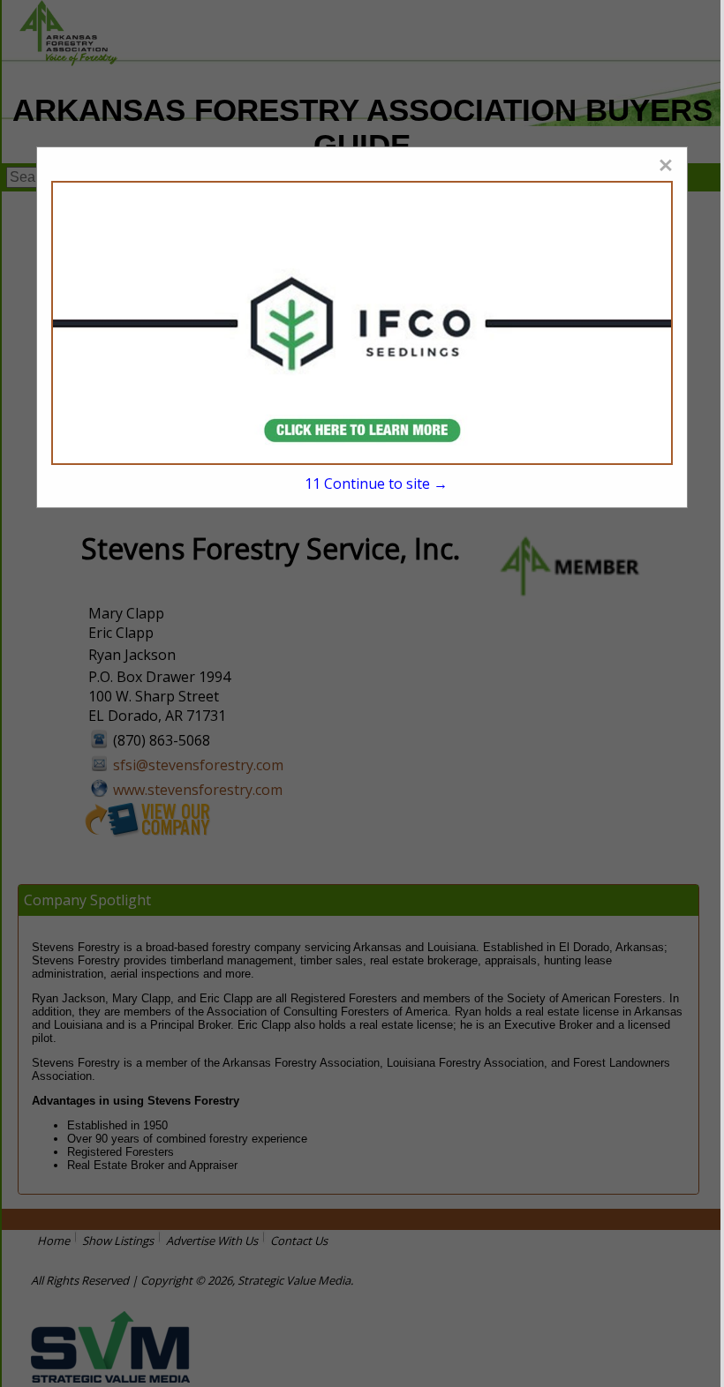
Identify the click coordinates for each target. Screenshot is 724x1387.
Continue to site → (376, 483)
